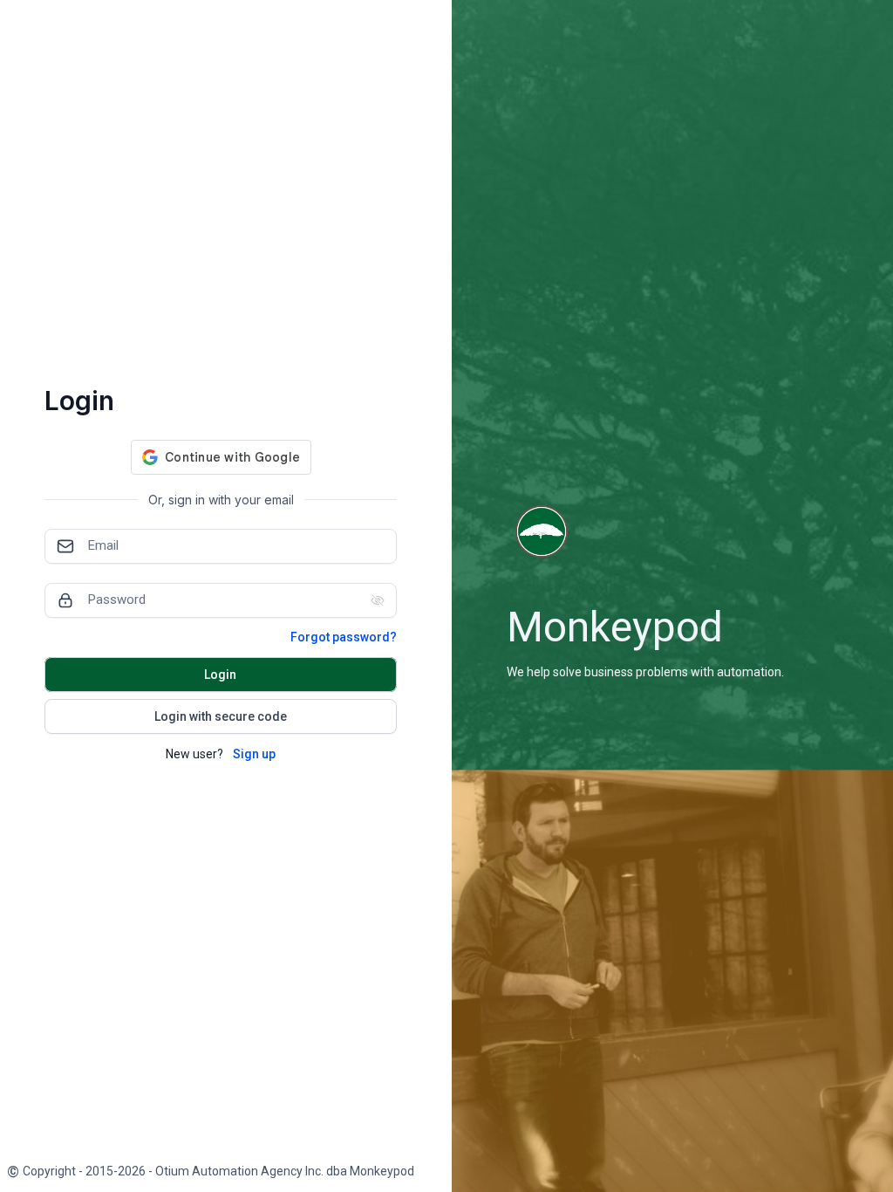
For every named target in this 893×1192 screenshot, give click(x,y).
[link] (210, 1171)
